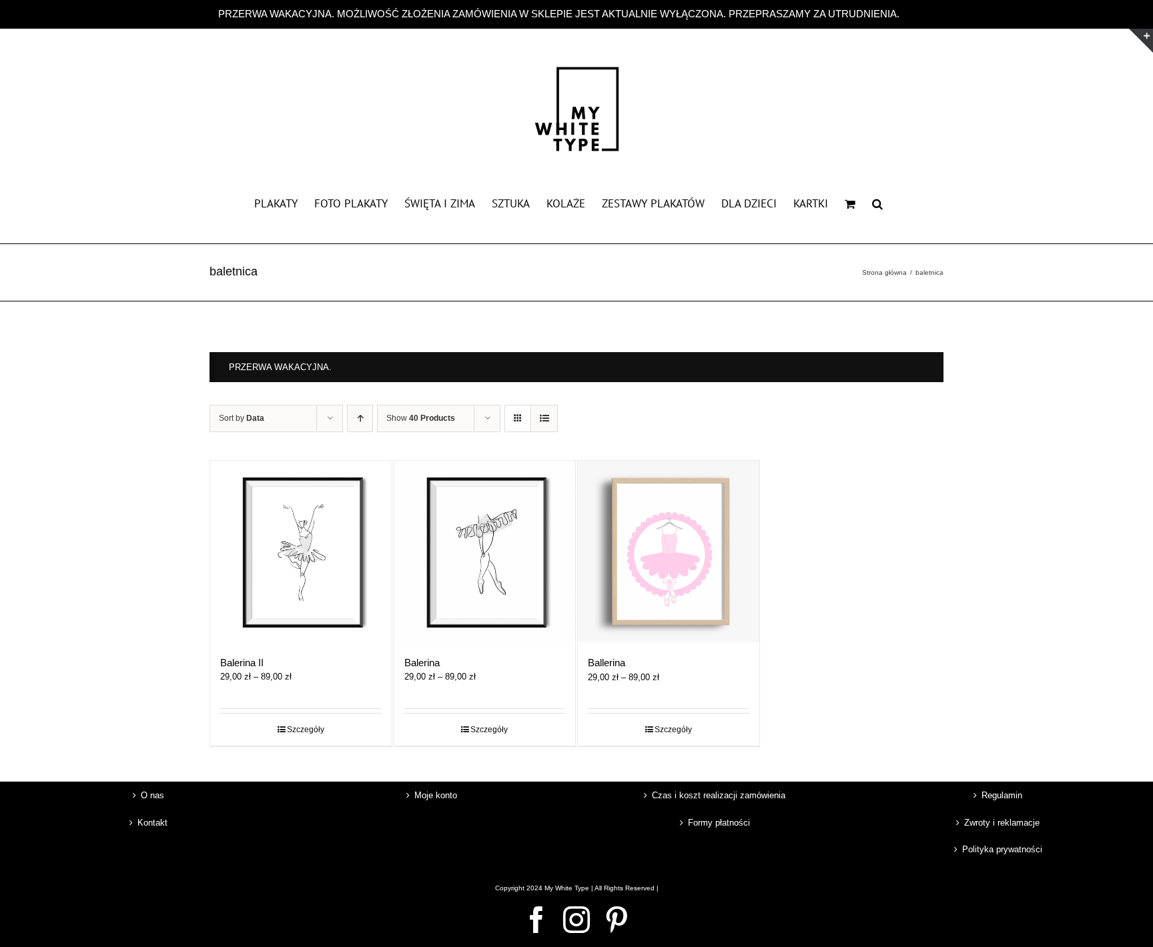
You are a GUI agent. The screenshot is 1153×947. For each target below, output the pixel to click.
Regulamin (1002, 795)
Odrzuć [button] (918, 13)
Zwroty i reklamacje (1002, 823)
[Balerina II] (301, 551)
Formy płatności (719, 823)
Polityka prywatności (1002, 849)
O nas (152, 795)
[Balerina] (485, 551)
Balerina (422, 662)
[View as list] (544, 418)
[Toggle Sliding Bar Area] (1141, 41)
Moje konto (435, 795)
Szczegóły (305, 729)
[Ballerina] (668, 551)
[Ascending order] (360, 418)
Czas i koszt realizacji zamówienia (718, 795)
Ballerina (606, 662)
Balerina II (242, 662)
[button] (877, 202)
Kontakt (152, 823)
